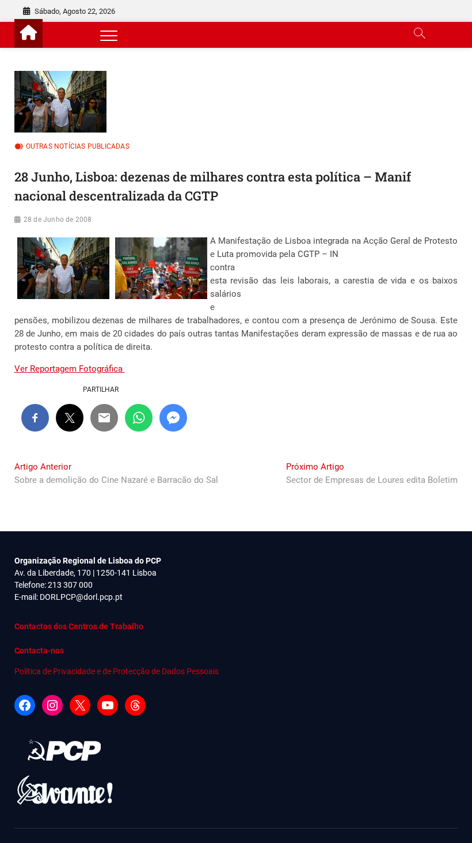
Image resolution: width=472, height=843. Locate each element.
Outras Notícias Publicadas (78, 146)
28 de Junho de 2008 (58, 220)
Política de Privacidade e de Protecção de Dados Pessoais (116, 671)
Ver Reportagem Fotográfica (69, 369)
